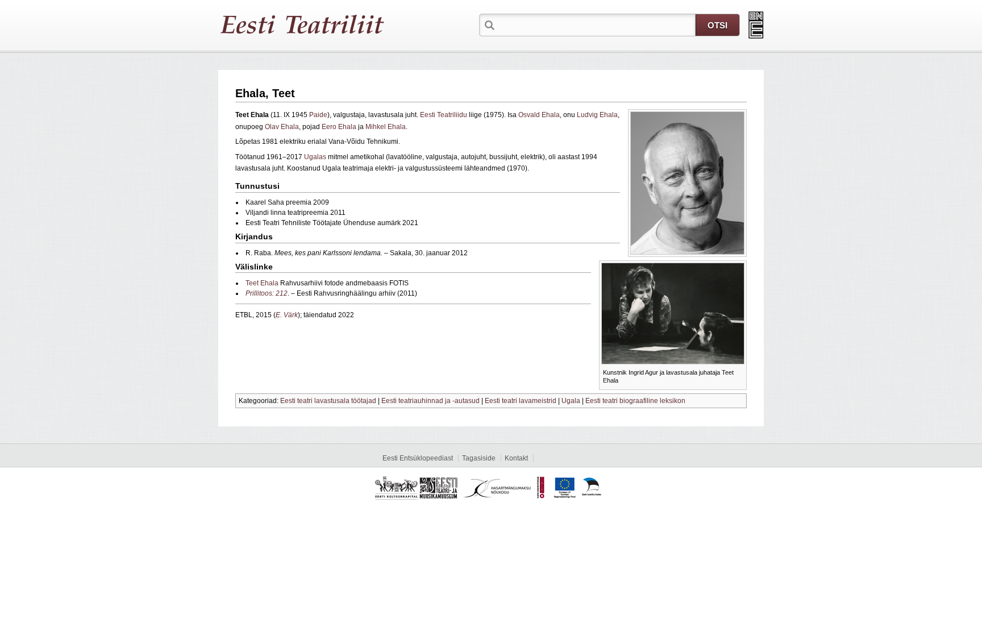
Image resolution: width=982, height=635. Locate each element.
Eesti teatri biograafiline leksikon (635, 401)
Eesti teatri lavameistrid (520, 401)
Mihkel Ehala (385, 127)
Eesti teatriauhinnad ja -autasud (430, 401)
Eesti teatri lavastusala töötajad (328, 401)
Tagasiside (479, 458)
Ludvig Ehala (597, 115)
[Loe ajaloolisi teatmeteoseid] (756, 25)
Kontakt (516, 458)
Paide (318, 115)
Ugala (570, 401)
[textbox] (596, 24)
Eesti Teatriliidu (443, 115)
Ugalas (315, 157)
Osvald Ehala (539, 115)
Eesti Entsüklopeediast (417, 458)
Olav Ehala (282, 127)
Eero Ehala (339, 127)
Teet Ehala (262, 283)
